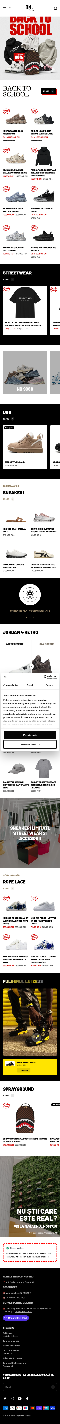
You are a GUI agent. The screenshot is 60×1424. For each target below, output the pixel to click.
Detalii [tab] (30, 685)
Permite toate (30, 735)
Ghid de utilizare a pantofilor (11, 1352)
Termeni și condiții (11, 1341)
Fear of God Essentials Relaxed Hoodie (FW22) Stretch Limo (43, 173)
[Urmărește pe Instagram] (12, 1398)
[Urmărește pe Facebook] (5, 1398)
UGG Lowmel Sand (15, 462)
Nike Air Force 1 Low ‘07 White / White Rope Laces (43, 921)
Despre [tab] (49, 685)
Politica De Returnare (12, 1358)
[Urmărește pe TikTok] (27, 1398)
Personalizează (28, 744)
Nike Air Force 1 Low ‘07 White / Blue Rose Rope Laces (15, 921)
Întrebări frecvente (11, 1346)
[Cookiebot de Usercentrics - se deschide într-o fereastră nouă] (44, 677)
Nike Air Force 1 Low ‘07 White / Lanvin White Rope (15, 959)
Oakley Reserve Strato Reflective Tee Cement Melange (43, 785)
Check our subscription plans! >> (33, 1257)
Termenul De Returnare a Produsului (14, 1364)
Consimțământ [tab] (10, 685)
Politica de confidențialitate (10, 1334)
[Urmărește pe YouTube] (20, 1398)
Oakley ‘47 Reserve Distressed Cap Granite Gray (16, 785)
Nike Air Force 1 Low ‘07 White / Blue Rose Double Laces (43, 959)
